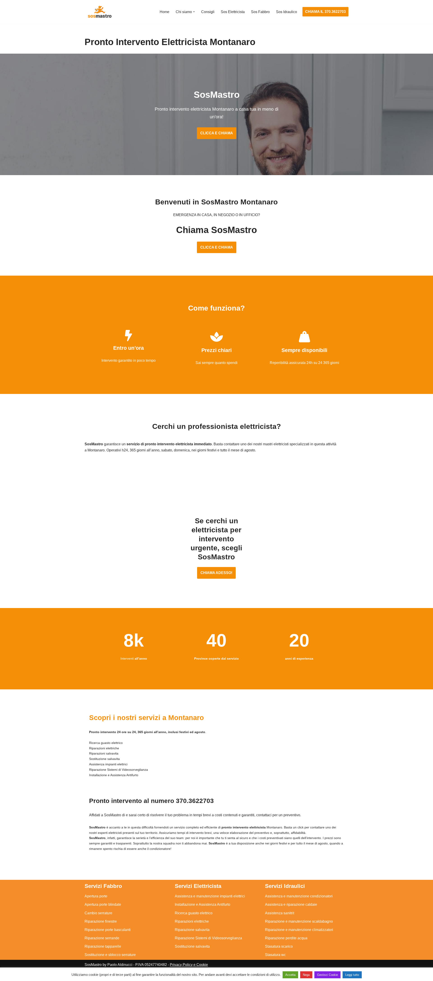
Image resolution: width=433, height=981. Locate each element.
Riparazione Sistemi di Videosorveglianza (208, 938)
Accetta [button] (290, 974)
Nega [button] (306, 974)
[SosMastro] (99, 11)
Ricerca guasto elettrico (193, 913)
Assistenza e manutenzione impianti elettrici (210, 896)
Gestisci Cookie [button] (327, 974)
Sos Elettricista (233, 12)
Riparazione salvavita (192, 930)
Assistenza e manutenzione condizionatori (299, 896)
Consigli (207, 12)
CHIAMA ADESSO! (216, 573)
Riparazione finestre (101, 921)
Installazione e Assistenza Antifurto (202, 904)
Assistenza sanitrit (279, 913)
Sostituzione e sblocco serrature (110, 955)
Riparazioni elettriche (192, 921)
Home (164, 12)
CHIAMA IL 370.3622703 (325, 12)
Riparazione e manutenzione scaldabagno (299, 921)
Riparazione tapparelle (103, 946)
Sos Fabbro (260, 12)
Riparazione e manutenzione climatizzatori (299, 930)
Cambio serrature (98, 913)
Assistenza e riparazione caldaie (291, 904)
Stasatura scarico (279, 946)
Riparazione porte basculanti (108, 930)
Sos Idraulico (286, 12)
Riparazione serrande (102, 938)
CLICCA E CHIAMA (216, 133)
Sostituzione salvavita (192, 946)
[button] (194, 12)
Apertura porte (96, 896)
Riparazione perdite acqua (286, 938)
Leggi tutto (352, 974)
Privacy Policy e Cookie (189, 965)
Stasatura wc (275, 955)
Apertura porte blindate (103, 904)
